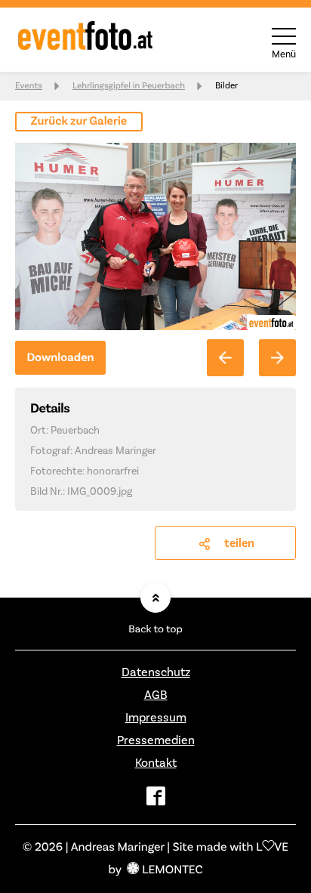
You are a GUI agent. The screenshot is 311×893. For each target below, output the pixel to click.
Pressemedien (156, 740)
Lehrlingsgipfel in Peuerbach (128, 85)
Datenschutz (156, 672)
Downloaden (60, 358)
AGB (156, 695)
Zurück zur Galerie (79, 121)
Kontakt (156, 763)
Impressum (155, 717)
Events (28, 85)
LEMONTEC (172, 870)
